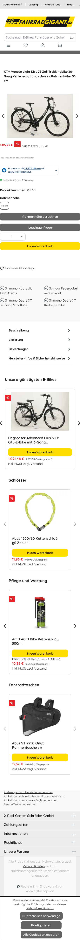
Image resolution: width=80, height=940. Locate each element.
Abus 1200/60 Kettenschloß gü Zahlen (35, 540)
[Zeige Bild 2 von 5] (36, 135)
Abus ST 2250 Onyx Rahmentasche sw (28, 745)
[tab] (40, 330)
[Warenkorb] (59, 45)
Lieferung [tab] (16, 340)
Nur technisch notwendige (41, 916)
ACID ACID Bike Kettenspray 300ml (35, 641)
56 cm (4, 205)
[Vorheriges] (3, 116)
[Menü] (8, 45)
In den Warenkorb (40, 246)
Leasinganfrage (40, 227)
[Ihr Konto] (42, 45)
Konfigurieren (41, 925)
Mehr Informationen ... (40, 908)
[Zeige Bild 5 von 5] (48, 135)
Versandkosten (34, 866)
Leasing (34, 4)
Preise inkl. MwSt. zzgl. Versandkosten (17, 158)
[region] (40, 423)
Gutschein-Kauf (13, 4)
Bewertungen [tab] (19, 349)
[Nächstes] (77, 116)
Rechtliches (13, 842)
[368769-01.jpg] (40, 116)
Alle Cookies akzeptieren (41, 935)
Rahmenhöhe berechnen (40, 217)
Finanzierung (53, 4)
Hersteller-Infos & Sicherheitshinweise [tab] (37, 358)
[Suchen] (71, 37)
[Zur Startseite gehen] (40, 21)
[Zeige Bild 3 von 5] (40, 135)
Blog (70, 4)
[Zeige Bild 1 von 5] (32, 135)
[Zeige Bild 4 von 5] (44, 135)
